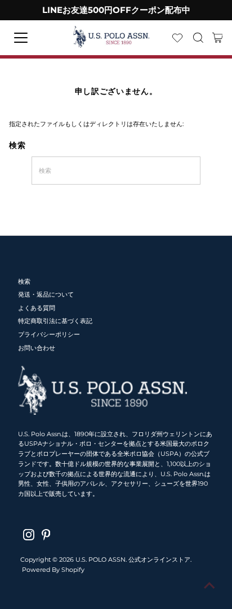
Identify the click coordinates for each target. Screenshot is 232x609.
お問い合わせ (36, 348)
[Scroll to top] (209, 586)
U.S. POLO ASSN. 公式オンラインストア (132, 559)
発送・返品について (46, 294)
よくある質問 (36, 308)
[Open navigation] (31, 38)
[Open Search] (198, 37)
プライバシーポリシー (49, 334)
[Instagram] (28, 534)
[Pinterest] (46, 534)
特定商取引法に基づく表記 (55, 321)
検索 (24, 281)
